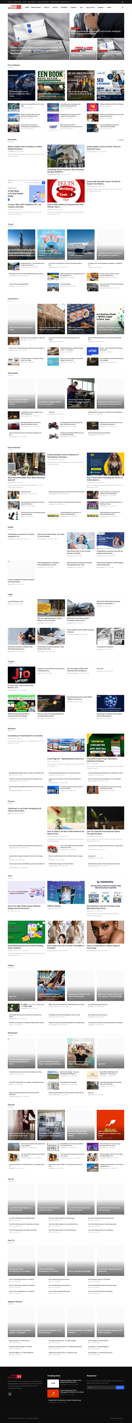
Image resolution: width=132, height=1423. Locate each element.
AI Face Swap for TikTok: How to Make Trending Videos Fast (111, 1155)
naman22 (102, 790)
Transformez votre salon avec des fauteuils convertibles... (106, 1022)
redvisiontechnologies (53, 836)
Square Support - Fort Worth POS (19, 1340)
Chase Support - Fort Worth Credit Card (100, 1352)
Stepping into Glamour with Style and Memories (79, 995)
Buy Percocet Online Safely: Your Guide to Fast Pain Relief (50, 535)
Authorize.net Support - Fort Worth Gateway (50, 1331)
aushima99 (24, 494)
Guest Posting (54, 2)
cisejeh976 (51, 341)
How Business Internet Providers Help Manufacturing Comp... (103, 907)
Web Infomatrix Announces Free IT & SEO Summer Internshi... (108, 94)
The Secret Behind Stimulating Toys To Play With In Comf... (106, 773)
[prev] (10, 36)
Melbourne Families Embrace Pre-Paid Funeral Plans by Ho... (111, 115)
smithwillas (42, 1138)
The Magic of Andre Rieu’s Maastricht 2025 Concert (64, 1015)
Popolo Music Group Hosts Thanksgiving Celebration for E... (31, 125)
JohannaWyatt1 (101, 567)
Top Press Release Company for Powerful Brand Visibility (109, 125)
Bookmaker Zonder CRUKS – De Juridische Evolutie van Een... (65, 1165)
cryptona (39, 673)
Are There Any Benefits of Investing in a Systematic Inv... (26, 845)
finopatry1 (63, 790)
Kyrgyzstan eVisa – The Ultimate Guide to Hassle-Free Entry (32, 264)
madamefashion (13, 332)
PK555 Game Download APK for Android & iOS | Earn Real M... (19, 715)
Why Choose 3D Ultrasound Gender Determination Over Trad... (79, 564)
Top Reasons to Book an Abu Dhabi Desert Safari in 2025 (20, 254)
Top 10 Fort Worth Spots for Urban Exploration (102, 1224)
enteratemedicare (13, 867)
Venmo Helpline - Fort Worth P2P (98, 1340)
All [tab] (117, 140)
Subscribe (120, 1387)
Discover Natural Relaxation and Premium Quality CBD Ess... (104, 338)
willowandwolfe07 (92, 781)
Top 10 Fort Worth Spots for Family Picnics (101, 1218)
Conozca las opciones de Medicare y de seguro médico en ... (27, 864)
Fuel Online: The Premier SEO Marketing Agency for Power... (64, 338)
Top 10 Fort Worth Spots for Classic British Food (63, 1224)
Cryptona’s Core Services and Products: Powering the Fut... (51, 670)
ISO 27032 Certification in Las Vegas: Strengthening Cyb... (27, 1082)
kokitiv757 (63, 277)
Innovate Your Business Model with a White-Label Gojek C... (110, 329)
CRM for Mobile (54, 906)
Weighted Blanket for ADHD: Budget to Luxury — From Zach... (72, 349)
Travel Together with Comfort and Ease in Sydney (80, 631)
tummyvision (70, 567)
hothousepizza (13, 436)
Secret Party (103, 495)
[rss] (10, 1394)
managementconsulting (14, 539)
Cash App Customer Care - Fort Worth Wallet (62, 1340)
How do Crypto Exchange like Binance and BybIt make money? (50, 715)
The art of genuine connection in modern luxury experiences (110, 492)
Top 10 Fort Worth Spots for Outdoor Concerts (79, 1209)
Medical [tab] (121, 140)
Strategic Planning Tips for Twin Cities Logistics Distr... (111, 1165)
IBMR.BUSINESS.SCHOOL (53, 174)
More (109, 7)
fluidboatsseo (12, 406)
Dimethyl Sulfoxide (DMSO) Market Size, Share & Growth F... (26, 787)
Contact (10, 2)
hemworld (69, 556)
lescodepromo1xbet (52, 950)
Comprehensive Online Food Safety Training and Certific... (110, 787)
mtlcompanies (103, 1168)
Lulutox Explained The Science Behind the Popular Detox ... (21, 581)
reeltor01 (11, 1074)
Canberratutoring (91, 151)
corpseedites (40, 623)
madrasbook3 (90, 482)
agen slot (12, 996)
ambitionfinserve (13, 847)
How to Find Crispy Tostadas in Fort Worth (22, 1285)
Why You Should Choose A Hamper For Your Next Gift (104, 779)
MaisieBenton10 (72, 406)
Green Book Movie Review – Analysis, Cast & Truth (49, 95)
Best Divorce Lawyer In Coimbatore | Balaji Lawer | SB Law (26, 1022)
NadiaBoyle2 (12, 999)
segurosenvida (92, 849)
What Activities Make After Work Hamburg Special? (26, 479)
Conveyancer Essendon (105, 647)
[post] (39, 36)
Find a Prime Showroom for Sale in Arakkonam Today (25, 1072)
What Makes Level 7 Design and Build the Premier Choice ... (71, 1144)
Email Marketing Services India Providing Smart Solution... (25, 947)
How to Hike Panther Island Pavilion (59, 1285)
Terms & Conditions (117, 1418)
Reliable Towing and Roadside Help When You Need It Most (66, 1022)
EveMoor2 (90, 858)
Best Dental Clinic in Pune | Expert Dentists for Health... (79, 552)
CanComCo (90, 911)
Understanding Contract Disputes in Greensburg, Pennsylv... (63, 456)
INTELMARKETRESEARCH (15, 790)
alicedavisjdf (91, 435)
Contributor (42, 332)
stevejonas (63, 362)
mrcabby (90, 267)
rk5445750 (50, 209)
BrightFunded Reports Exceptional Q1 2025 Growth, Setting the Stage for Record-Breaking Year (96, 32)
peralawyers (100, 649)
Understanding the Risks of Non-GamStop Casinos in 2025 (51, 995)
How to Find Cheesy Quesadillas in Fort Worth (49, 1270)
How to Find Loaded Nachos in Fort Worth (21, 1291)
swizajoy (100, 332)
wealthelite (90, 836)
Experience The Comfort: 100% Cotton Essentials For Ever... (65, 779)
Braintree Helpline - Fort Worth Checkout (80, 1331)
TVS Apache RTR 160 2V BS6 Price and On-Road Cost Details (72, 433)
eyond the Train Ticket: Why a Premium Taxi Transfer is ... (112, 285)
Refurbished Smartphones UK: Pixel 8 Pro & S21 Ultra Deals (66, 492)
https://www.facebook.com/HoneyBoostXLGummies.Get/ (110, 564)
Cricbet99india (64, 516)
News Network (32, 2)
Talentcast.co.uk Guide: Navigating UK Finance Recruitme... (24, 809)
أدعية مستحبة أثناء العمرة (15, 601)
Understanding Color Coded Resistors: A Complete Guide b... (26, 1165)
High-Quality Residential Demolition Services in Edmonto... (111, 1083)
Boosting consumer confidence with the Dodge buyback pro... (20, 648)
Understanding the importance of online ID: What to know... (70, 513)
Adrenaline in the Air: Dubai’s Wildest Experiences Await (26, 273)
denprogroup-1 (52, 1402)
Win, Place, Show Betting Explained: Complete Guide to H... (80, 94)
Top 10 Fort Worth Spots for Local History (100, 1230)
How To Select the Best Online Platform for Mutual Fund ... (65, 832)
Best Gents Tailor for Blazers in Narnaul (33, 337)
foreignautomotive (53, 1006)
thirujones (12, 257)
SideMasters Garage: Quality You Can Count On (50, 403)
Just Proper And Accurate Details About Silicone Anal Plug (33, 513)
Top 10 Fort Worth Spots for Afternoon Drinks (23, 1230)
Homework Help (91, 186)
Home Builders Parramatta (68, 1082)
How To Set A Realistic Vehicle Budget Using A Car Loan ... (71, 846)
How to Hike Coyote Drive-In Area (59, 1279)
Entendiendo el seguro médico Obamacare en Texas (104, 863)
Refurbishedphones (54, 494)
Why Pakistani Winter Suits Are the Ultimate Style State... (21, 1134)
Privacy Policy (17, 2)
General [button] (101, 7)
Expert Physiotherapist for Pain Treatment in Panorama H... (67, 1092)
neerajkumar (52, 504)
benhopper (12, 286)
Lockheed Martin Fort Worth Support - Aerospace (20, 1331)
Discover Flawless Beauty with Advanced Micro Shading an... (77, 670)
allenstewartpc (12, 651)
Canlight (11, 1066)
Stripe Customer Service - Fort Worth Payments (110, 1331)
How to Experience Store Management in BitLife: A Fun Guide (109, 1133)
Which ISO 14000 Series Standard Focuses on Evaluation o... (108, 602)
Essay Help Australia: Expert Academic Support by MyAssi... (104, 182)
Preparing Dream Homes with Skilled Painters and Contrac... (79, 698)
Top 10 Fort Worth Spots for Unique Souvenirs (49, 1209)
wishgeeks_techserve (13, 950)
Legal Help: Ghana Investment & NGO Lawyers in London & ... (110, 254)
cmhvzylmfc (103, 1086)
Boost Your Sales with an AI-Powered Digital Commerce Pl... (71, 359)
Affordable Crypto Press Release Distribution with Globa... (19, 94)
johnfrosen (63, 286)
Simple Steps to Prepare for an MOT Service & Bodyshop (105, 412)
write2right (11, 209)
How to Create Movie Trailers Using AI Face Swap (103, 947)
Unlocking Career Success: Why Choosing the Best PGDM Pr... (65, 171)
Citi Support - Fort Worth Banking (98, 1346)
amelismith (63, 849)
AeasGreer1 (100, 671)
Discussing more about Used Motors (99, 433)
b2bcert (41, 1066)
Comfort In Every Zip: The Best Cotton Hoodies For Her (25, 779)
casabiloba (91, 1024)
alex (12, 56)
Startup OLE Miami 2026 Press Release (112, 104)
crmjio (48, 908)
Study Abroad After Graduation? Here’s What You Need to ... (50, 253)
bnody (101, 352)
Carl (61, 352)
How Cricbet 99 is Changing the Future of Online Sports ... (105, 479)
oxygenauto (103, 426)
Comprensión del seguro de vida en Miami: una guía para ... (105, 846)
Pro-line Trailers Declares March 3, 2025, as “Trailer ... (83, 55)
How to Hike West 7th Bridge (79, 1271)
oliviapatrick (24, 1147)
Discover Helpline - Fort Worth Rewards (21, 1352)
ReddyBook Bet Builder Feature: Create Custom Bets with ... (27, 773)
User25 (40, 406)
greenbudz (91, 341)
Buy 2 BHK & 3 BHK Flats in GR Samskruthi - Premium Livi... (109, 1072)
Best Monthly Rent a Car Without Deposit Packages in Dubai (31, 423)
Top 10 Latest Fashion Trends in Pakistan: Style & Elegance (51, 329)
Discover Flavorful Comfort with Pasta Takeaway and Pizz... (25, 433)
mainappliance (64, 1384)
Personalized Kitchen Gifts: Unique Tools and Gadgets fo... (51, 1134)
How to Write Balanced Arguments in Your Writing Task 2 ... (65, 205)
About (24, 2)
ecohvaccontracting (14, 1096)
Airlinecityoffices (65, 284)
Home (27, 7)
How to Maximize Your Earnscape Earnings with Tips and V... (110, 1144)
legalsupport (70, 623)
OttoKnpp (51, 414)
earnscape (102, 1147)
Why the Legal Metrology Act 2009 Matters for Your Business (49, 619)
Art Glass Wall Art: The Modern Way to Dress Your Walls (32, 359)
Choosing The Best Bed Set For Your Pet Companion (64, 773)
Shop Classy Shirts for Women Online (21, 329)
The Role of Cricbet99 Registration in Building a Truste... (111, 503)
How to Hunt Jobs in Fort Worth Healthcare (110, 1270)
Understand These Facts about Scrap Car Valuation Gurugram (111, 423)
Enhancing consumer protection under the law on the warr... (50, 648)
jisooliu (70, 257)
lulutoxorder (11, 584)
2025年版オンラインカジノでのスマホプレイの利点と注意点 (32, 1005)
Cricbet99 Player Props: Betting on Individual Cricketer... (102, 760)
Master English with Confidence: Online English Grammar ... (25, 148)
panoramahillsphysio (54, 1094)
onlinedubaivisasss (14, 275)
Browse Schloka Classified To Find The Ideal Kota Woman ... (32, 503)
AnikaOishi (91, 1094)
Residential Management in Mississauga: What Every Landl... (19, 1061)
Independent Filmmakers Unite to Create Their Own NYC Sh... (70, 115)
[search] (122, 7)
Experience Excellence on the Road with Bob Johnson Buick (109, 403)
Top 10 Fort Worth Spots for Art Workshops (62, 1218)
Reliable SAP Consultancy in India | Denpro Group (65, 1400)
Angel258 (99, 606)
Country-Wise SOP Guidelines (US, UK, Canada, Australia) (25, 205)
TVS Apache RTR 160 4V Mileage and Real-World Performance (71, 423)
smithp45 (70, 1138)
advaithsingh (63, 426)
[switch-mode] (122, 2)
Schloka (23, 506)
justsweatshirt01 (13, 781)
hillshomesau (63, 1084)
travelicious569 (25, 267)
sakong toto (92, 856)
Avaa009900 (11, 151)
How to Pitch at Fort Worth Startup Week (100, 1291)
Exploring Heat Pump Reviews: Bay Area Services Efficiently (24, 1093)
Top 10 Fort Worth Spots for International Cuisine (24, 1224)
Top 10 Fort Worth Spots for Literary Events (109, 1209)
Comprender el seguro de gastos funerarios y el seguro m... (26, 856)
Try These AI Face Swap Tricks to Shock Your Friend (33, 1155)
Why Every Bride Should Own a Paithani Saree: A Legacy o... (66, 856)
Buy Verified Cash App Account (97, 1004)
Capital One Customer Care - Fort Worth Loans (63, 1352)
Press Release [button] (35, 7)
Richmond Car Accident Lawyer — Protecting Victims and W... (78, 619)
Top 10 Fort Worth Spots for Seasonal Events (20, 1209)
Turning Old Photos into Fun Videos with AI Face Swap (79, 1063)
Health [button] (46, 7)
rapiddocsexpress (13, 350)
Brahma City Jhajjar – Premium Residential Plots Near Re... (69, 1072)
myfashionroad (13, 1138)
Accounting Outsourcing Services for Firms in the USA (71, 787)
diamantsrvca (103, 362)
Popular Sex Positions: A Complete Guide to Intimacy (65, 502)
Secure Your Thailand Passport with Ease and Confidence (26, 348)
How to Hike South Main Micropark (59, 1291)
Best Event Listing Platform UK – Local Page (32, 105)
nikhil (40, 257)
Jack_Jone (90, 414)
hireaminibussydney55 (73, 634)
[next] (66, 36)
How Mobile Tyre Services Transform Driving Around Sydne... (25, 1015)
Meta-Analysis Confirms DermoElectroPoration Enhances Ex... (71, 125)
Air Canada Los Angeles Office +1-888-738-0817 (80, 254)
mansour (10, 604)
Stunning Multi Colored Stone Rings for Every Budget (112, 359)
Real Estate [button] (90, 7)
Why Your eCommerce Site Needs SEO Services (78, 329)
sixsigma (10, 738)
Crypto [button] (55, 7)
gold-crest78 (52, 1017)
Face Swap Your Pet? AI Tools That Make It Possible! (65, 947)
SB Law (11, 1024)
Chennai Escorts (26, 492)
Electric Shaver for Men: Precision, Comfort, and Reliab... (77, 1133)
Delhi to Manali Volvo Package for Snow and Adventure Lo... (72, 274)
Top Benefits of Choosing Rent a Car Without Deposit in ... (32, 413)
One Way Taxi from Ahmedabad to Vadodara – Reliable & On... (105, 264)
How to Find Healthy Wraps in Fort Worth (21, 1279)
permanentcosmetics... (73, 673)
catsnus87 (51, 775)
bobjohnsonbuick (102, 406)
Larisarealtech (64, 1075)
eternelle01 (40, 567)
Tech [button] (81, 7)
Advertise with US (64, 2)
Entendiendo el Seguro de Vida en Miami (61, 863)
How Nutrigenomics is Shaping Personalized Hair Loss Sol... (48, 564)
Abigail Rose (11, 813)
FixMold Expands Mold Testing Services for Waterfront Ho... (30, 115)
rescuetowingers (53, 1024)
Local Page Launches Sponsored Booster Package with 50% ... (70, 105)
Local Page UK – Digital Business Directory (65, 759)
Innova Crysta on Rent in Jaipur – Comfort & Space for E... (110, 274)
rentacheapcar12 (25, 416)
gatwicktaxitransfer (105, 288)
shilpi (22, 516)
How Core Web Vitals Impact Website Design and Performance (24, 907)
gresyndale (101, 257)
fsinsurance (12, 860)
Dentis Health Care (42, 539)
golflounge (10, 482)
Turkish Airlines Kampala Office (18, 284)
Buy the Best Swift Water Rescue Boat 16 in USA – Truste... (19, 402)
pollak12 (100, 1138)
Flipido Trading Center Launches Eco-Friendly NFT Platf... (110, 55)
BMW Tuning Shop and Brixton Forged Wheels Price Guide (66, 1004)
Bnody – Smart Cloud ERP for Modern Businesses (111, 349)
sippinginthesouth (53, 267)
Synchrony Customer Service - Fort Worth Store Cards (65, 1346)
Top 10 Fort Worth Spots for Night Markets (22, 1218)
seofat (70, 332)
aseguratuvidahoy (53, 866)
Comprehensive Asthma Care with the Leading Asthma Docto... (110, 552)
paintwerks (70, 701)
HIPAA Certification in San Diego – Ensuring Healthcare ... (50, 1063)
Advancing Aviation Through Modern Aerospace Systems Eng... (79, 402)
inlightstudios (72, 999)
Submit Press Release (43, 2)
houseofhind (52, 860)
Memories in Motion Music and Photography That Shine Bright (110, 995)
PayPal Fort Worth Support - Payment (20, 1346)
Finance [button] (73, 7)
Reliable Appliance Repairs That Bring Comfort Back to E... (70, 1381)
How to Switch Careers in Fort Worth (99, 1279)
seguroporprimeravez (93, 866)
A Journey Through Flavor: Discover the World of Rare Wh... (65, 264)
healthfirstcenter (101, 556)
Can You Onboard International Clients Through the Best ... (103, 832)
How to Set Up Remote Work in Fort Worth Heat (102, 1285)
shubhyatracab (104, 277)
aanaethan (99, 718)
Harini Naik (103, 1075)
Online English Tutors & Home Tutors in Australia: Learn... (104, 148)
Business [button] (64, 7)
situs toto (52, 412)
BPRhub (23, 362)
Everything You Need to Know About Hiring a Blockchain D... (109, 715)
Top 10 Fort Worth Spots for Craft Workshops (62, 1230)
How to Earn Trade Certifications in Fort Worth (20, 1270)
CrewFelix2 (101, 1066)
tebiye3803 (41, 999)
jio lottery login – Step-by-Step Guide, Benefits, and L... (21, 686)
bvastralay (23, 340)
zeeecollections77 (12, 718)
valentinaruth (41, 718)
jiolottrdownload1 (12, 690)
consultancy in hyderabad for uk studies (25, 736)
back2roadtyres (13, 1018)
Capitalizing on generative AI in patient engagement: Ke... (21, 535)
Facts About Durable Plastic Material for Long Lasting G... (33, 1144)
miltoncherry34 (51, 459)
